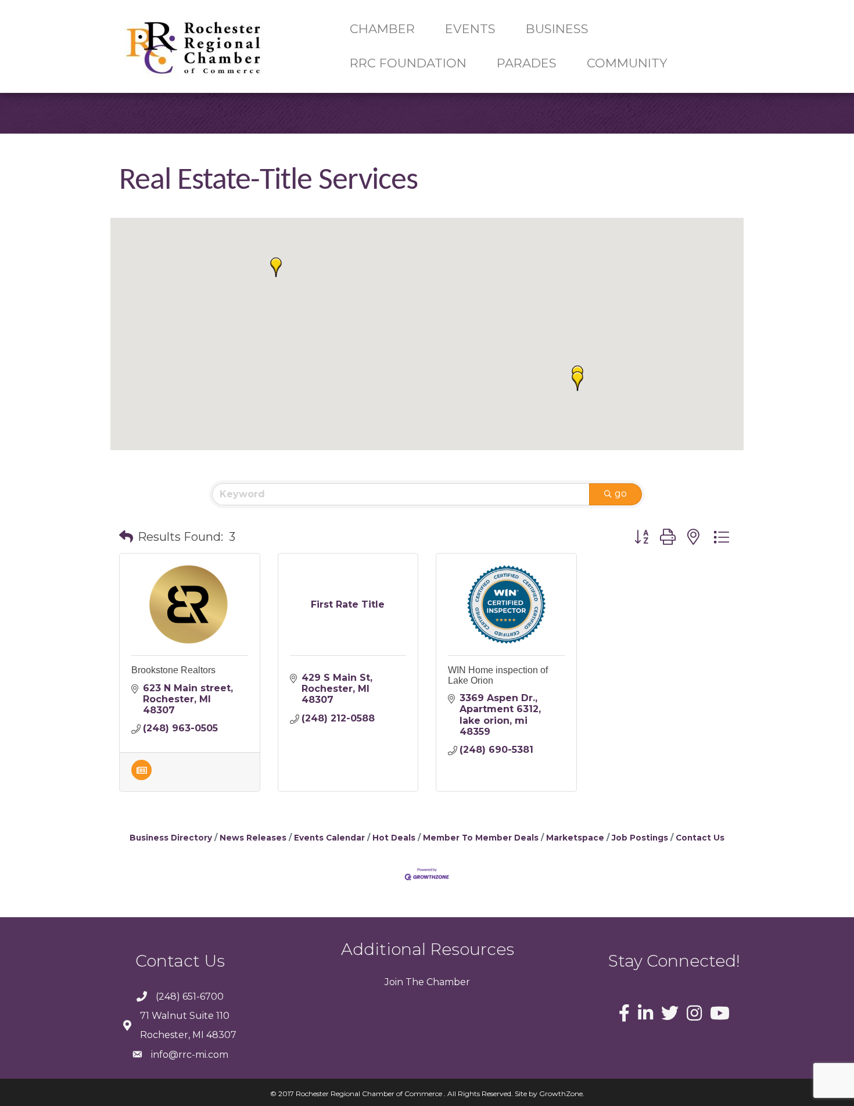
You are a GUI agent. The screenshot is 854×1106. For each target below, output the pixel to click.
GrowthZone (561, 1093)
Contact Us (700, 837)
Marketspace (575, 837)
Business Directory (171, 837)
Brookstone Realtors (173, 670)
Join (394, 982)
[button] (276, 267)
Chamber (447, 982)
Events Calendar (329, 837)
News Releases (253, 837)
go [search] (621, 493)
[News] (141, 776)
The (413, 982)
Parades (527, 63)
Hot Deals (393, 837)
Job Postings (640, 837)
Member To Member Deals (481, 837)
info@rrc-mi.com (189, 1054)
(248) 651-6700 (190, 996)
